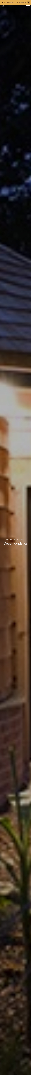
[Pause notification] (28, 2)
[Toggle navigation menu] (28, 4)
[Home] (2, 5)
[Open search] (22, 5)
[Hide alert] (2, 2)
